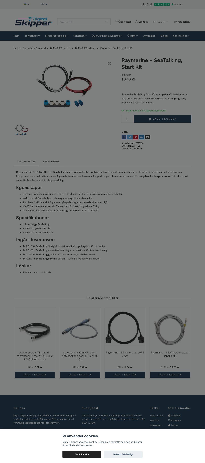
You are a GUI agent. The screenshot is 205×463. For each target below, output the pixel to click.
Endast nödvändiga (123, 454)
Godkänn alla (82, 454)
